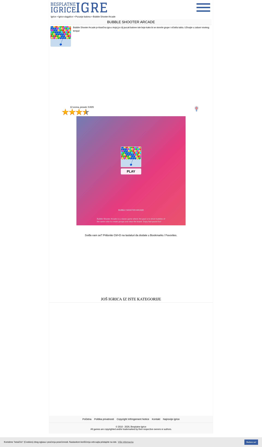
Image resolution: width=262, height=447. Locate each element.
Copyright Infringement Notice (133, 419)
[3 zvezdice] (79, 111)
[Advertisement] (131, 70)
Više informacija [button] (125, 442)
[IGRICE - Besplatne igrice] (79, 14)
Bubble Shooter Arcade (131, 22)
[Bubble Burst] (194, 318)
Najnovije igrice (171, 419)
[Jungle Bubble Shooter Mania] (75, 318)
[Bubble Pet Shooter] (130, 322)
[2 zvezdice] (72, 111)
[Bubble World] (163, 310)
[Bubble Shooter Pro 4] (78, 314)
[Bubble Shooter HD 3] (131, 318)
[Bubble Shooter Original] (138, 310)
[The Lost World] (174, 318)
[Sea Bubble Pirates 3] (156, 322)
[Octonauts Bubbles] (67, 322)
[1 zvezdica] (65, 111)
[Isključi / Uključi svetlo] (196, 108)
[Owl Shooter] (123, 305)
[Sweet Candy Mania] (186, 310)
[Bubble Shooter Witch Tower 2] (98, 322)
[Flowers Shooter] (161, 314)
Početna (86, 419)
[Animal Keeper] (82, 305)
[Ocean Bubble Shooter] (106, 314)
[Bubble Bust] (154, 318)
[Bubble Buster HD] (105, 318)
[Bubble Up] (164, 305)
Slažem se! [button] (251, 442)
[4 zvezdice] (85, 111)
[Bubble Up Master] (144, 305)
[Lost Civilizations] (184, 314)
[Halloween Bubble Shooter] (106, 310)
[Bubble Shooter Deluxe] (136, 314)
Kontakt (156, 419)
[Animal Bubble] (103, 305)
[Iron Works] (64, 305)
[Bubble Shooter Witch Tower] (187, 322)
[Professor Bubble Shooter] (188, 305)
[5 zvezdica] (95, 114)
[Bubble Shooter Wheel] (74, 310)
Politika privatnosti (104, 419)
